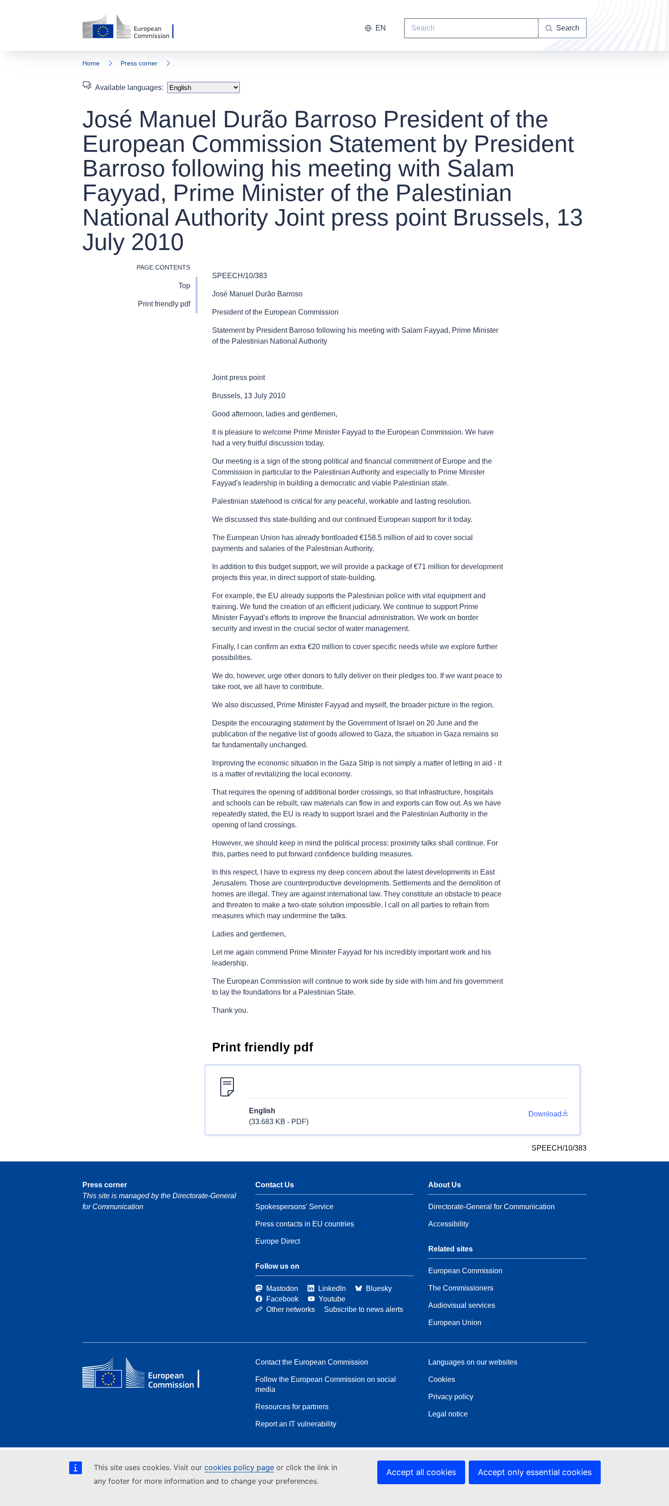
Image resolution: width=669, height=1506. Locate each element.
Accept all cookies (421, 1472)
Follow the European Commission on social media (325, 1384)
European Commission (465, 1271)
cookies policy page (239, 1467)
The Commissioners (460, 1288)
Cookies (441, 1379)
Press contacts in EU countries (304, 1224)
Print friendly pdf (164, 304)
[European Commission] (133, 27)
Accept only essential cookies (535, 1472)
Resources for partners (292, 1407)
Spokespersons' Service (294, 1207)
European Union (454, 1322)
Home (91, 63)
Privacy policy (450, 1397)
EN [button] (380, 28)
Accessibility (448, 1224)
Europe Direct (277, 1241)
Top (184, 286)
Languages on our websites (472, 1362)
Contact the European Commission (311, 1362)
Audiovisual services (461, 1305)
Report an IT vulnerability (295, 1424)
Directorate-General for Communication (491, 1207)
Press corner (139, 63)
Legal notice (448, 1414)
